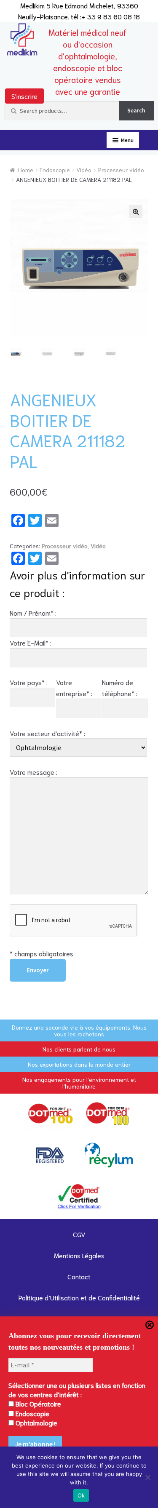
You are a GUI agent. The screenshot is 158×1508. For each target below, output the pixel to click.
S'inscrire (24, 95)
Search (136, 110)
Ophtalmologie (35, 1422)
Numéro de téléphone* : (119, 687)
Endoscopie (55, 169)
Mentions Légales (79, 1255)
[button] (135, 211)
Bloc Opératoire (37, 1403)
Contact (79, 1276)
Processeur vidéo (121, 169)
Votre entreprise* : (74, 687)
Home (25, 169)
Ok (81, 1495)
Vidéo (83, 169)
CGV (79, 1234)
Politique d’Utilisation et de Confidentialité (79, 1297)
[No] (147, 1477)
